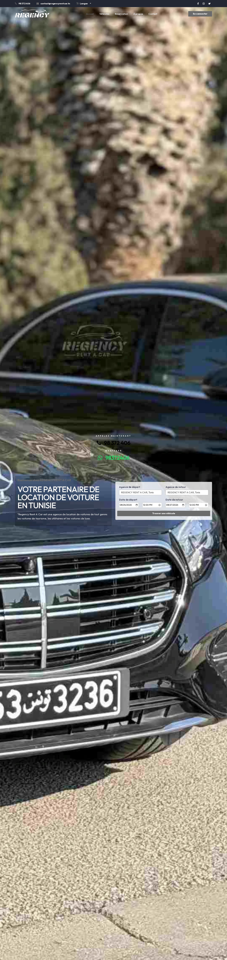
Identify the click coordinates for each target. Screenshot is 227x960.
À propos (138, 13)
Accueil (90, 13)
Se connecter (200, 13)
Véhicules (104, 13)
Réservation (121, 13)
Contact (152, 13)
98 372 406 (115, 442)
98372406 (116, 457)
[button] (83, 4)
